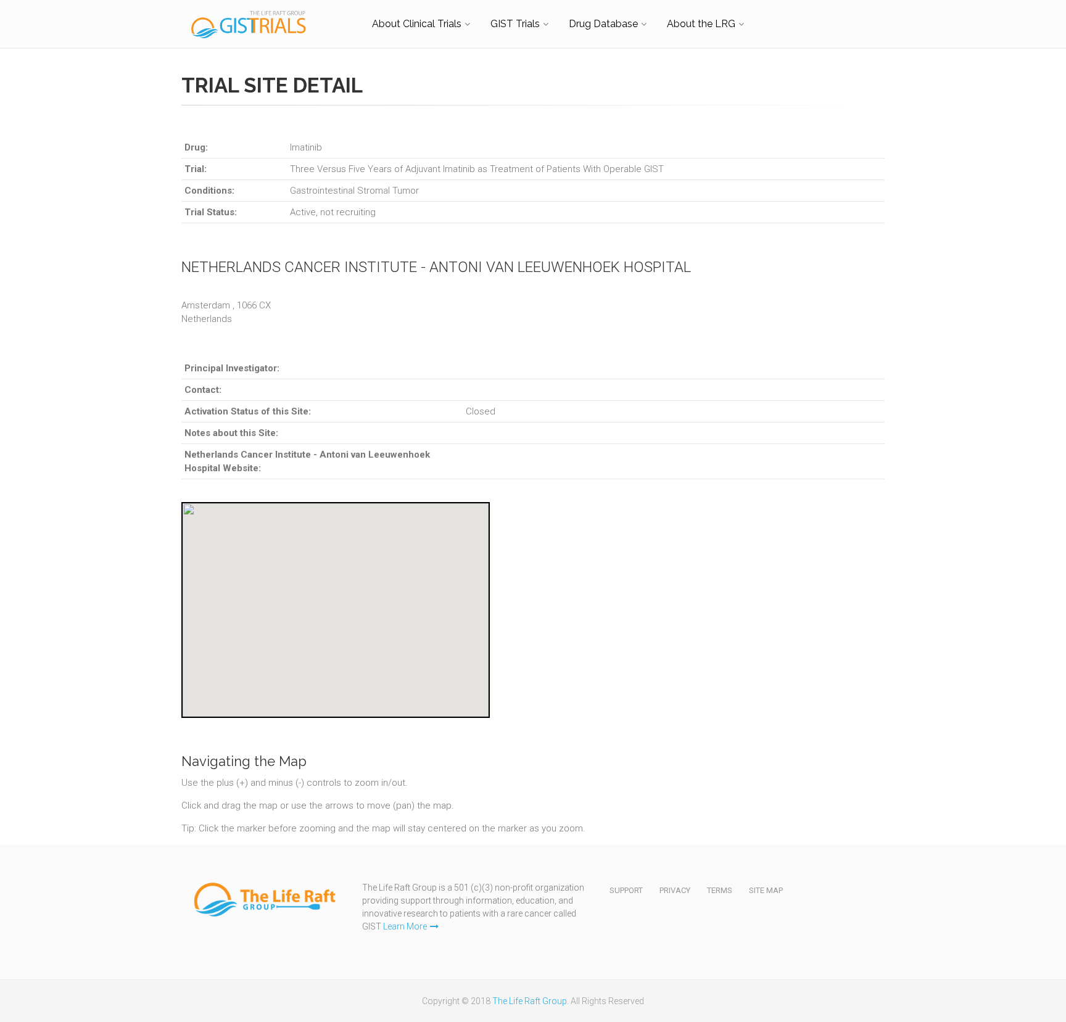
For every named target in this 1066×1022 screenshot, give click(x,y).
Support (626, 890)
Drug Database (603, 24)
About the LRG (701, 24)
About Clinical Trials (416, 24)
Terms (719, 890)
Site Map (766, 890)
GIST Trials (515, 24)
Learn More (405, 926)
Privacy (674, 890)
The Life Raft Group (529, 1001)
